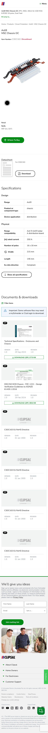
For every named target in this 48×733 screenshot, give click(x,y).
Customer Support (13, 682)
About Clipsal (11, 665)
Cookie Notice (21, 694)
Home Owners (12, 670)
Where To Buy (13, 140)
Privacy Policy (18, 597)
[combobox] (35, 611)
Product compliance (7, 694)
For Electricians (12, 676)
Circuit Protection (21, 24)
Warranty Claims (6, 697)
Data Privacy (32, 694)
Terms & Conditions (32, 697)
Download (26, 173)
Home (3, 24)
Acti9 (31, 24)
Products (10, 24)
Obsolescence (18, 697)
